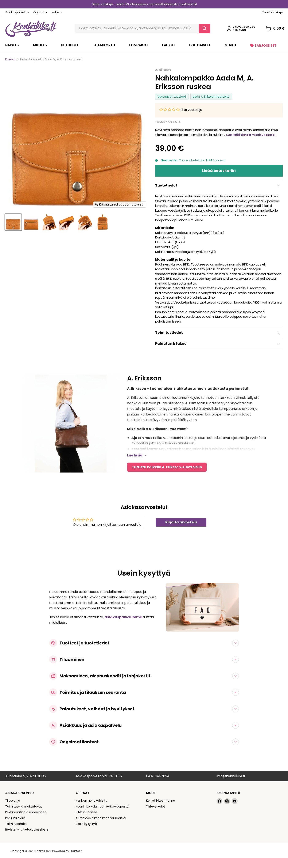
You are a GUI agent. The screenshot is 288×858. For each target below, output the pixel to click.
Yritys (55, 12)
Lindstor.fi (76, 851)
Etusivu (10, 59)
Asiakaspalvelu (16, 12)
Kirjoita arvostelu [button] (181, 522)
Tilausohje (12, 800)
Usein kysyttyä (86, 824)
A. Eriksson (163, 69)
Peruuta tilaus (15, 818)
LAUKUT (168, 45)
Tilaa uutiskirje (272, 12)
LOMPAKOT (138, 45)
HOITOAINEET (200, 45)
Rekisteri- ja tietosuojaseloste (26, 829)
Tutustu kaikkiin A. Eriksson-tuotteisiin (167, 467)
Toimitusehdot (16, 824)
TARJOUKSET (265, 45)
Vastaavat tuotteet (171, 96)
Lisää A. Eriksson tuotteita (211, 96)
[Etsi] (204, 28)
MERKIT (231, 45)
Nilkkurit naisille (86, 812)
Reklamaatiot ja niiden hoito (25, 812)
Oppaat (39, 12)
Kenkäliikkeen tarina (160, 800)
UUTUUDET (70, 45)
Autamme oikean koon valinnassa (101, 818)
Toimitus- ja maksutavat (23, 806)
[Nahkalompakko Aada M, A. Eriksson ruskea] (13, 222)
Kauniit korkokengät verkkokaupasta (102, 806)
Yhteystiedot (155, 806)
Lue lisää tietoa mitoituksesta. (250, 135)
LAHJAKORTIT (104, 45)
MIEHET (39, 45)
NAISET (11, 45)
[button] (169, 109)
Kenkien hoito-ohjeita (91, 800)
